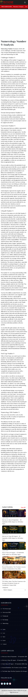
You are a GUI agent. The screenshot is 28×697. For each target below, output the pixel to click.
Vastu (3, 629)
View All (23, 507)
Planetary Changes (18, 6)
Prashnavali (5, 616)
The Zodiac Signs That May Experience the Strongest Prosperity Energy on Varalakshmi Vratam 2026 (14, 583)
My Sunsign (5, 619)
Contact (4, 644)
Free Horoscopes (6, 6)
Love (3, 633)
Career (4, 640)
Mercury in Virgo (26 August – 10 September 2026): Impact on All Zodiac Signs (12, 538)
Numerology (5, 623)
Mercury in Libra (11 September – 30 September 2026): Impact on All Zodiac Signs (12, 521)
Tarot (3, 636)
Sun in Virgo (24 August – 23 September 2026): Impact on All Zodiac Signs (13, 553)
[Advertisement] (14, 26)
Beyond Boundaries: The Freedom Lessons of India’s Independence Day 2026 (14, 568)
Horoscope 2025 (6, 612)
